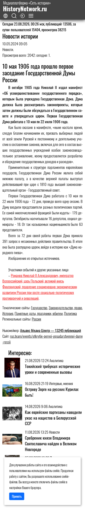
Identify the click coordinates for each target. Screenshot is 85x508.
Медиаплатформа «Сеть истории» (27, 6)
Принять (17, 496)
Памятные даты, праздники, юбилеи (39, 313)
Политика (70, 313)
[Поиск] (14, 16)
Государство (39, 307)
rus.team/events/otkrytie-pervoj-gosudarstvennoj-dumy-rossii (42, 339)
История (7, 313)
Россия (36, 319)
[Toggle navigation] (31, 15)
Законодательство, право (65, 307)
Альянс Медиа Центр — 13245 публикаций (50, 330)
